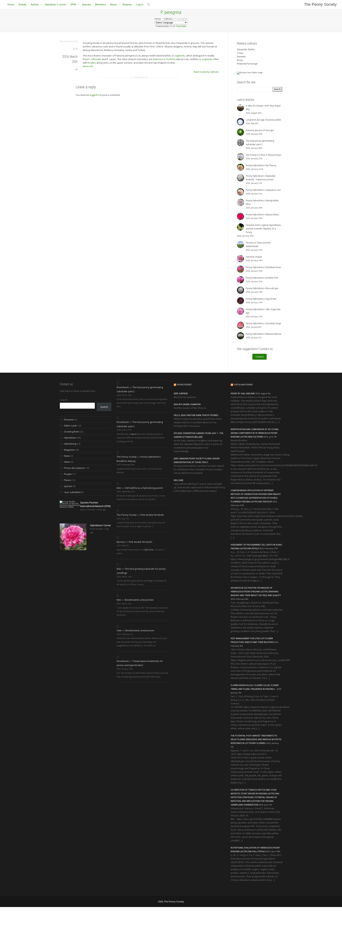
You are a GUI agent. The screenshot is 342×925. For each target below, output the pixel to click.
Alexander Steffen (246, 49)
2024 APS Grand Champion (187, 404)
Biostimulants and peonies (139, 599)
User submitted (72, 492)
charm (133, 434)
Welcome (178, 480)
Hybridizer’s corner (55, 4)
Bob (119, 487)
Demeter (241, 56)
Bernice (121, 541)
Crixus (240, 53)
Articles (35, 4)
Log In (139, 4)
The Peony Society (320, 4)
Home (10, 4)
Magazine (69, 449)
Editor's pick (70, 425)
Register (127, 4)
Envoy (240, 60)
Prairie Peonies (184, 385)
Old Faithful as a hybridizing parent (144, 487)
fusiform (170, 59)
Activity (22, 4)
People (68, 474)
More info (88, 66)
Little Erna (148, 549)
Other (67, 461)
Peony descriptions (74, 468)
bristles (92, 62)
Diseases (69, 419)
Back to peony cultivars (206, 71)
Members (100, 4)
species (68, 486)
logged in (94, 95)
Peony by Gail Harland (243, 393)
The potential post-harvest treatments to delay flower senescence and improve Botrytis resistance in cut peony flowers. (256, 739)
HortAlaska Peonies (243, 385)
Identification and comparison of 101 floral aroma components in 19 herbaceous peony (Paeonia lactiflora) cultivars (255, 433)
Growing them (71, 431)
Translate (181, 26)
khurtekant (123, 387)
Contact (259, 356)
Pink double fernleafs (152, 514)
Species (86, 4)
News (67, 455)
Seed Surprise (181, 393)
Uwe (119, 630)
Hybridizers (70, 437)
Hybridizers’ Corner (100, 525)
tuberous (158, 59)
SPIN (73, 4)
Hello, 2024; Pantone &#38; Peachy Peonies (196, 415)
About (113, 4)
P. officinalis (95, 59)
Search (63, 399)
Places (67, 480)
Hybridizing (70, 443)
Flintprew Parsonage (247, 63)
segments (179, 55)
